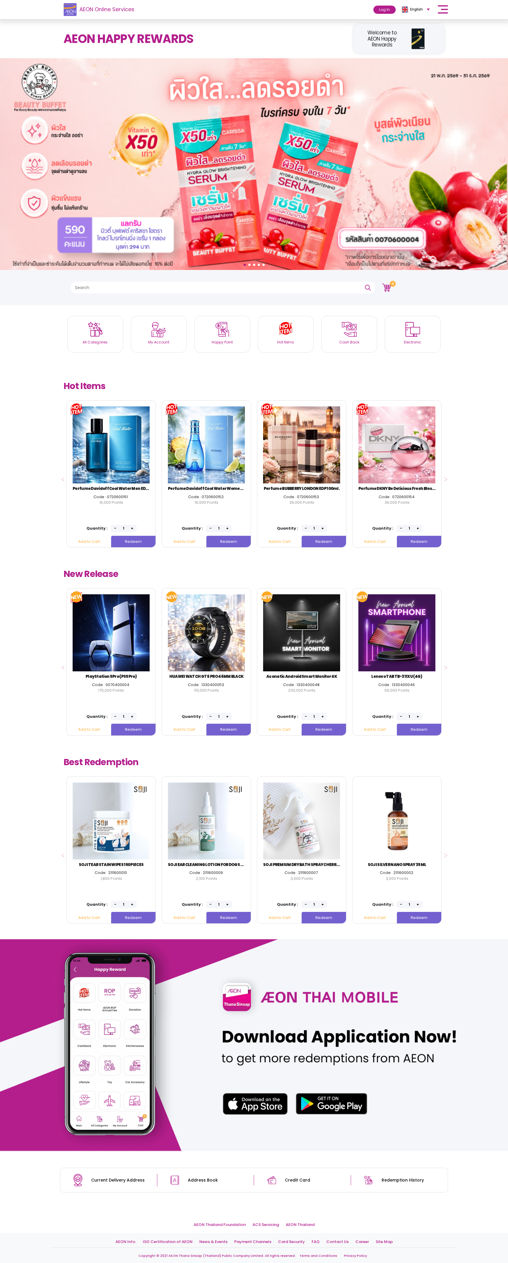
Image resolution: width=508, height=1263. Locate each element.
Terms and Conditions (318, 1255)
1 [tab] (245, 263)
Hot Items (84, 386)
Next (444, 477)
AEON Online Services (106, 9)
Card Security (291, 1241)
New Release (90, 574)
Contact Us (337, 1241)
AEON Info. (126, 1241)
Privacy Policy (355, 1255)
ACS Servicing (266, 1224)
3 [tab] (254, 263)
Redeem (133, 541)
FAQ (316, 1241)
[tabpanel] (254, 164)
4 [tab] (259, 263)
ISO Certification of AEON (168, 1241)
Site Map (384, 1241)
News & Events (213, 1241)
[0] (386, 287)
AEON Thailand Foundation (220, 1224)
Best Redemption (101, 762)
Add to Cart (89, 541)
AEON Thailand (300, 1224)
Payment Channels (252, 1241)
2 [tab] (250, 263)
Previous (61, 477)
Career (362, 1241)
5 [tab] (264, 263)
